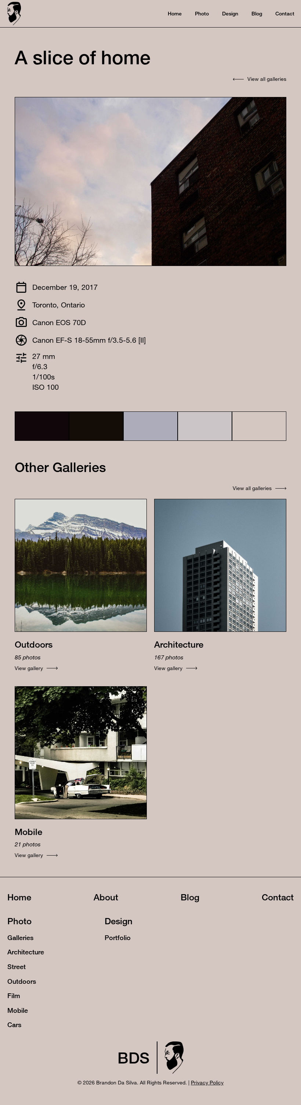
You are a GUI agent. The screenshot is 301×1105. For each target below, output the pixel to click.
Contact (278, 897)
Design (119, 921)
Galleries (20, 938)
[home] (14, 13)
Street (16, 966)
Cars (14, 1025)
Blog (190, 897)
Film (13, 995)
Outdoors (21, 981)
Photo (19, 921)
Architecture (25, 952)
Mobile (17, 1010)
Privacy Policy (207, 1082)
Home (19, 897)
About (106, 897)
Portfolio (118, 938)
